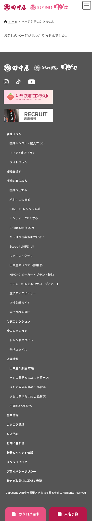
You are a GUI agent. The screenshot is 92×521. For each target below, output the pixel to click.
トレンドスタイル (21, 340)
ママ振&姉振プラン (22, 152)
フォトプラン (18, 162)
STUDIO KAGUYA (21, 406)
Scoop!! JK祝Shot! (22, 246)
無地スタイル (18, 349)
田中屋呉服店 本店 (22, 368)
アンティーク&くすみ (24, 218)
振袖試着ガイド (20, 302)
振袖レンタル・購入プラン (27, 143)
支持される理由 (20, 312)
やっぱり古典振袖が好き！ (27, 237)
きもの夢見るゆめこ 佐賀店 (28, 396)
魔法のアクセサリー (23, 293)
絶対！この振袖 (20, 199)
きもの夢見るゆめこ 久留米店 (29, 377)
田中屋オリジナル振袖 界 (26, 265)
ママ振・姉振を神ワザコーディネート (34, 284)
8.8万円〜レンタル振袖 (25, 209)
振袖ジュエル (18, 190)
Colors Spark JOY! (22, 227)
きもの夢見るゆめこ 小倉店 (28, 387)
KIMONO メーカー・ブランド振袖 (32, 274)
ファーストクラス (21, 256)
